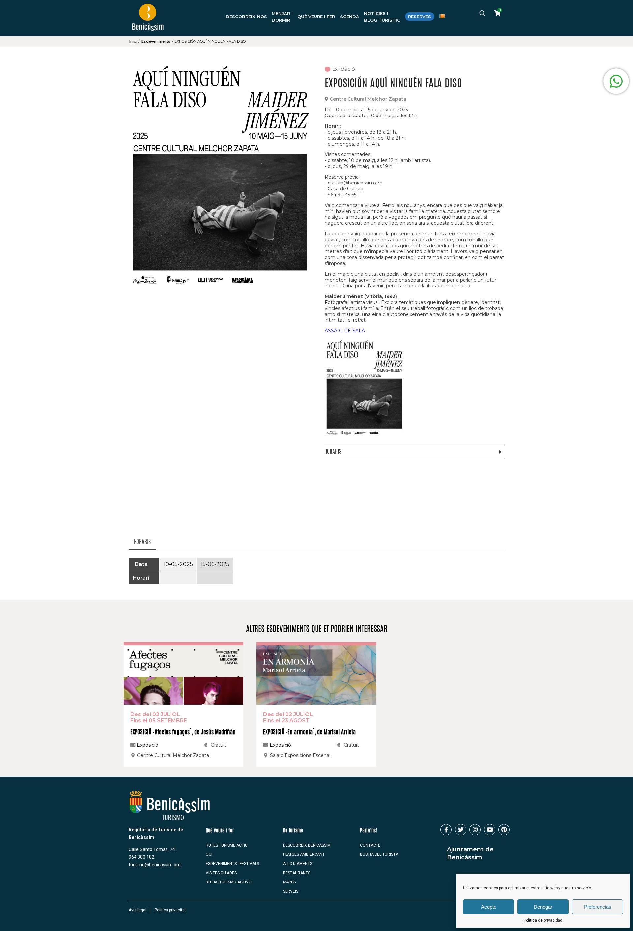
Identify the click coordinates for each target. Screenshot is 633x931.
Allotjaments (297, 863)
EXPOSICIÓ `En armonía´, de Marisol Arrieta (309, 733)
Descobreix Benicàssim (307, 845)
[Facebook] (446, 829)
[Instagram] (475, 829)
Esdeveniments (155, 41)
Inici (133, 41)
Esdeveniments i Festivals (232, 863)
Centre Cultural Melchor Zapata (368, 99)
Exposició (147, 745)
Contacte (370, 845)
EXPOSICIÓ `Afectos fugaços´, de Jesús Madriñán (183, 733)
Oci (209, 854)
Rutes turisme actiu (227, 845)
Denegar (543, 907)
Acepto (488, 907)
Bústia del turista (379, 854)
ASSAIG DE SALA (345, 331)
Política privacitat (170, 910)
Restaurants (296, 873)
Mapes (289, 882)
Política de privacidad (543, 920)
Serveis (290, 891)
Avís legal (137, 910)
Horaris (142, 542)
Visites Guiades (221, 873)
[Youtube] (489, 829)
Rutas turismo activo (229, 882)
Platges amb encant (304, 854)
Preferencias (597, 907)
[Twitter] (460, 829)
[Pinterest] (504, 829)
